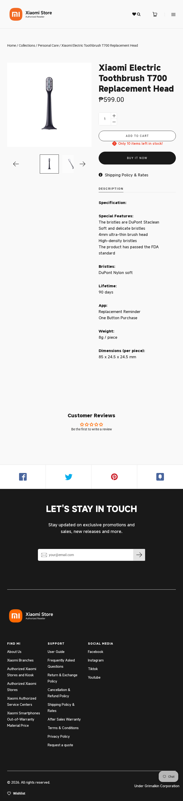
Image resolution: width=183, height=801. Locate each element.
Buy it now (137, 158)
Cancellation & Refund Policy (59, 692)
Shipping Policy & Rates (61, 707)
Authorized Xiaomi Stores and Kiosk (21, 672)
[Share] (23, 477)
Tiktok (93, 669)
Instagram (96, 660)
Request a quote (60, 745)
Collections (27, 45)
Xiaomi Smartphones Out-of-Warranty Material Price (23, 719)
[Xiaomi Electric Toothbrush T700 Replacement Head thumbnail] (49, 164)
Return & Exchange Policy (62, 678)
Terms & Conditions (63, 728)
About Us (14, 651)
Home (11, 45)
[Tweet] (69, 477)
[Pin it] (114, 477)
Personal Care (48, 45)
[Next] (83, 164)
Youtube (94, 677)
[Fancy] (160, 477)
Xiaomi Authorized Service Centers (21, 701)
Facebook (95, 651)
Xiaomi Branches (20, 660)
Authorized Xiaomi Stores (21, 686)
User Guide (56, 651)
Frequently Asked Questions (61, 663)
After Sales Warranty (64, 719)
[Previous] (16, 164)
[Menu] (170, 14)
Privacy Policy (59, 736)
